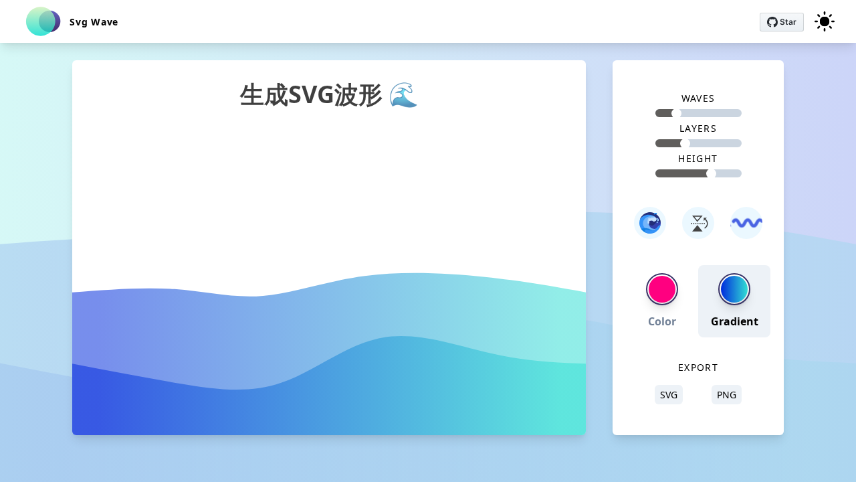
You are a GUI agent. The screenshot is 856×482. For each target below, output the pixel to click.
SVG (668, 394)
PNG (726, 394)
